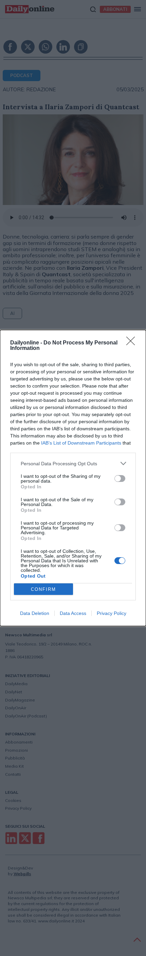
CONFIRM (43, 589)
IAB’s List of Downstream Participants (81, 443)
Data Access (73, 613)
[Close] (132, 343)
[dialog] (73, 478)
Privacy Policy (111, 613)
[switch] (119, 478)
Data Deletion (34, 613)
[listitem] (73, 463)
